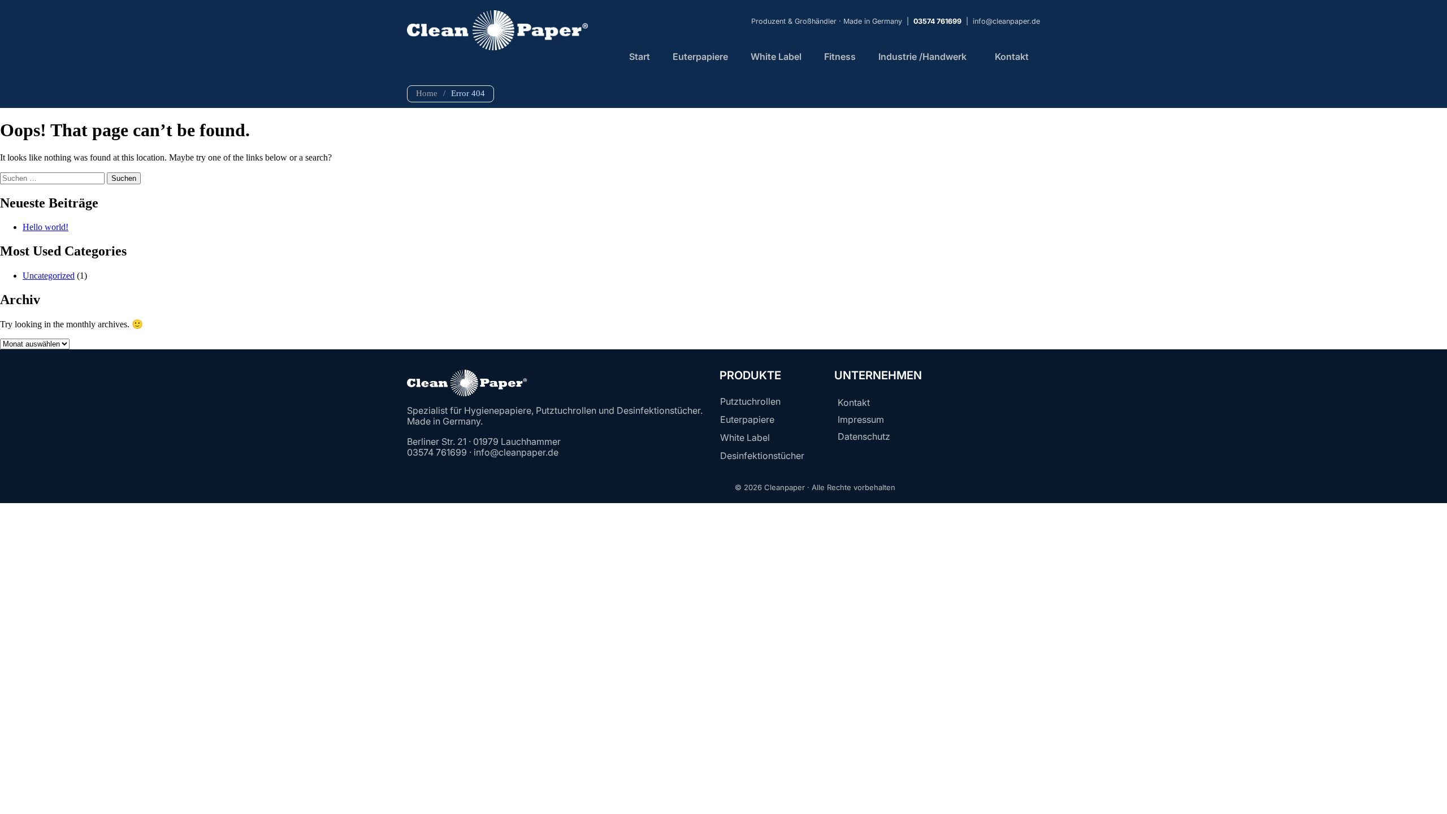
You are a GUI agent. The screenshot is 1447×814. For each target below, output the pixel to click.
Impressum (861, 419)
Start (639, 56)
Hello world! (45, 227)
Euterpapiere (700, 56)
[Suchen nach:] (53, 178)
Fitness (840, 56)
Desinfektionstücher (762, 455)
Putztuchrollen (750, 401)
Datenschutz (864, 436)
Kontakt (1012, 56)
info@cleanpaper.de (1006, 21)
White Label (776, 56)
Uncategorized (49, 275)
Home (426, 93)
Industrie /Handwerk (922, 56)
